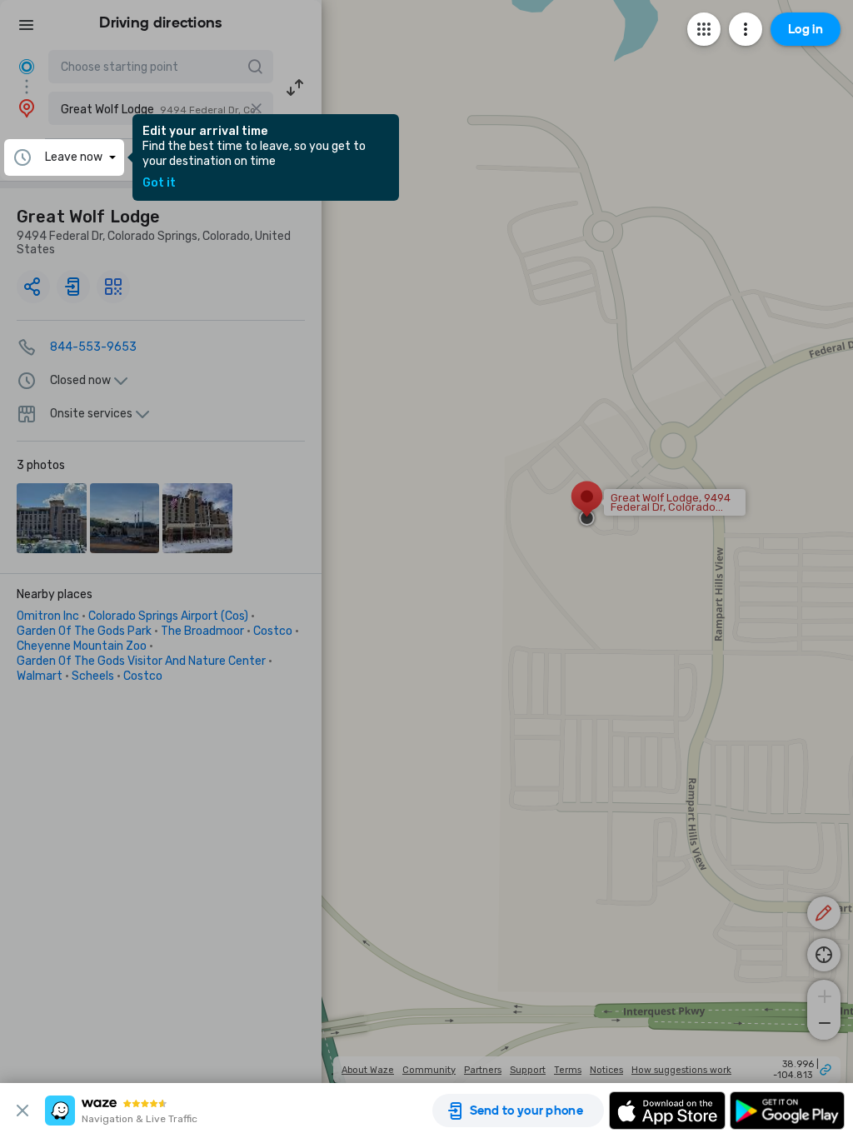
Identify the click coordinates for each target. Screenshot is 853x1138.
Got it (159, 183)
